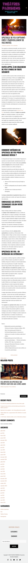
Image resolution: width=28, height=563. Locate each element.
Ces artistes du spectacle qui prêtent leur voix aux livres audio (13, 383)
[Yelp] (11, 560)
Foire (1, 511)
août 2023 (3, 488)
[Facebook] (8, 560)
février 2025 (3, 452)
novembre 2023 (4, 481)
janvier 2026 (3, 438)
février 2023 (3, 502)
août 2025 (3, 442)
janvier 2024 (3, 476)
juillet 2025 (3, 445)
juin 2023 (2, 493)
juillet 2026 (3, 430)
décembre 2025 (4, 440)
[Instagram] (17, 560)
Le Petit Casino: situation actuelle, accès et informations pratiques (13, 417)
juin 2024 (2, 464)
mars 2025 (3, 450)
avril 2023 (3, 497)
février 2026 (3, 435)
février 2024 (3, 474)
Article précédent (14, 355)
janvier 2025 (3, 454)
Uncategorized (3, 516)
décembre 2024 (4, 457)
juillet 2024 (3, 462)
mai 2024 (2, 466)
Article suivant (4, 358)
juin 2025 (2, 447)
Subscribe (14, 546)
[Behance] (14, 560)
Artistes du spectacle (6, 45)
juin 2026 (2, 433)
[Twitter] (20, 560)
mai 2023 (2, 495)
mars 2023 (3, 500)
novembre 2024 (4, 459)
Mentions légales (14, 527)
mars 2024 (3, 471)
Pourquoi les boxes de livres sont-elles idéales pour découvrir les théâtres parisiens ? (13, 406)
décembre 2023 (4, 478)
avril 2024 (3, 469)
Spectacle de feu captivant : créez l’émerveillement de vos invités (13, 410)
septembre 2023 (4, 485)
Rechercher (3, 394)
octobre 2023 (3, 483)
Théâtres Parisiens (4, 514)
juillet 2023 (3, 490)
